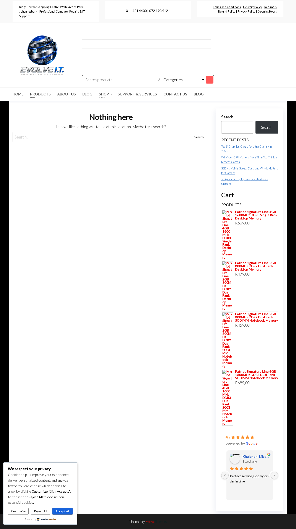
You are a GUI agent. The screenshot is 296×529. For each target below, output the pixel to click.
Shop (104, 95)
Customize (18, 511)
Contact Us (175, 94)
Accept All (62, 511)
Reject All (40, 511)
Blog (87, 94)
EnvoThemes (156, 521)
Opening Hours (267, 11)
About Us (66, 94)
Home (18, 94)
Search (227, 117)
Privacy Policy (246, 11)
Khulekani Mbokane (256, 456)
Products (40, 95)
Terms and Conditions (227, 7)
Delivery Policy (252, 7)
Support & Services (137, 94)
